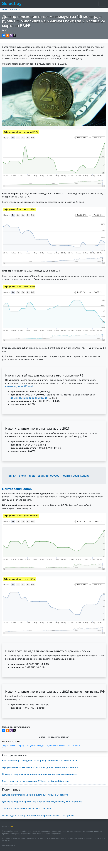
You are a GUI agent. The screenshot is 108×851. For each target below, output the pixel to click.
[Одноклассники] (7, 35)
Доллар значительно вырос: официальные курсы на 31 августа (35, 794)
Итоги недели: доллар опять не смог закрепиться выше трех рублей (38, 815)
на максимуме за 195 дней (19, 386)
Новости (15, 9)
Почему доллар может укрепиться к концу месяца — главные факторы (39, 774)
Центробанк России (17, 489)
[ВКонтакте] (3, 35)
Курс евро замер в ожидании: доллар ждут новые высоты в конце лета (39, 760)
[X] (14, 35)
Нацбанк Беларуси (35, 746)
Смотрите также (14, 755)
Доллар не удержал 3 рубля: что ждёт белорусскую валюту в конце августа (42, 801)
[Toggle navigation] (102, 3)
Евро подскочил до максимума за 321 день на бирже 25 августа (35, 781)
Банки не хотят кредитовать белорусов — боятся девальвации (49, 475)
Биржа (21, 746)
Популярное (11, 789)
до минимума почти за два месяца (29, 398)
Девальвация (74, 746)
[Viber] (11, 35)
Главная (5, 9)
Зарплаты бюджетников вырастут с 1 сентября (26, 808)
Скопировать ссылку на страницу (54, 737)
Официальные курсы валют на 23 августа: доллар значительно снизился (40, 767)
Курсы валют (9, 746)
